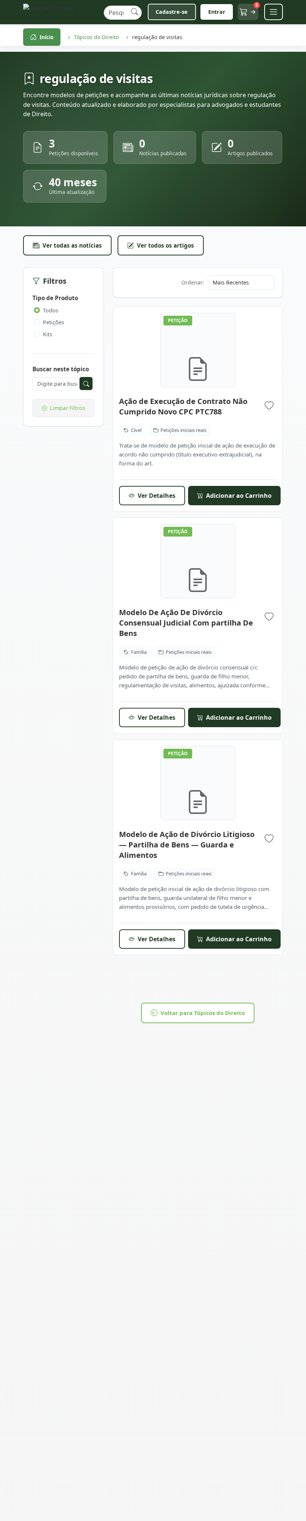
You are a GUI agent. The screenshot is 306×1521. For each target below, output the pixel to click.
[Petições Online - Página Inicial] (60, 12)
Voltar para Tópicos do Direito (202, 1012)
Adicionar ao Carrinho (239, 495)
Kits (47, 334)
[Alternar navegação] (273, 12)
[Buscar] (134, 12)
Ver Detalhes (156, 495)
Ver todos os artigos (165, 245)
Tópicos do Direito (96, 37)
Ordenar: (192, 282)
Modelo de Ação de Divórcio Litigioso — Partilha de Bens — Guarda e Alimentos (187, 844)
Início (47, 37)
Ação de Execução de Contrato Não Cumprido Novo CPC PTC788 (183, 406)
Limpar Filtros (67, 407)
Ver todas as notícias (72, 245)
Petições (53, 322)
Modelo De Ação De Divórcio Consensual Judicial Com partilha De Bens (186, 622)
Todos (50, 310)
